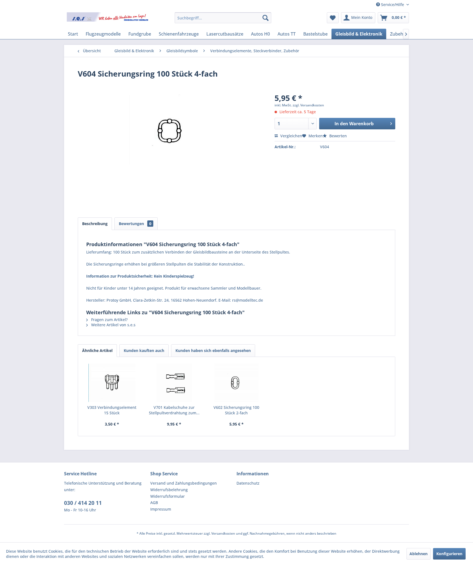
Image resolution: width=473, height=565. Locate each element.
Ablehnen (418, 553)
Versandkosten (223, 533)
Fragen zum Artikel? (109, 319)
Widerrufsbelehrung (169, 489)
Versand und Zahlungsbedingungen (183, 483)
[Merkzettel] (333, 17)
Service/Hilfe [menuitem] (392, 4)
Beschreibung (95, 223)
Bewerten (337, 135)
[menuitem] (223, 17)
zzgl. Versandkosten (308, 105)
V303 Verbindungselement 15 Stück (111, 410)
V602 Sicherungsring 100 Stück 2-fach (236, 410)
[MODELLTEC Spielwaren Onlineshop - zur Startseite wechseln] (108, 19)
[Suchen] (265, 17)
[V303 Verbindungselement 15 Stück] (112, 383)
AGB (154, 502)
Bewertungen (135, 223)
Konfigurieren (449, 553)
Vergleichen (290, 135)
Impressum (160, 509)
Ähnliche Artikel (97, 350)
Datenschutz (247, 483)
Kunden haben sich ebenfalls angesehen (213, 350)
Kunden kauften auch (144, 350)
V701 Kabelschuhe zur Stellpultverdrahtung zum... (174, 410)
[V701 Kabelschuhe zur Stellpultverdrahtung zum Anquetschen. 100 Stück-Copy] (174, 383)
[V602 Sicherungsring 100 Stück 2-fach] (236, 383)
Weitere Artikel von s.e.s (112, 324)
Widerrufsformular (167, 496)
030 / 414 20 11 (83, 502)
